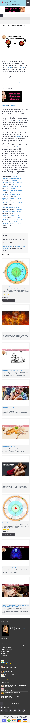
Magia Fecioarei (7, 333)
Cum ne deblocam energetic (12, 696)
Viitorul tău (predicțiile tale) (10, 522)
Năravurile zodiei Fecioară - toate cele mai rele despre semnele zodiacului (15, 605)
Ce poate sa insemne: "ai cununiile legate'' (16, 685)
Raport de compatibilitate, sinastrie (10, 667)
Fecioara (9, 67)
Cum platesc (5, 655)
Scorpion (21, 67)
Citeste (6, 662)
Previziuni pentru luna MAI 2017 (13, 692)
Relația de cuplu (8, 671)
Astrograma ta (6, 286)
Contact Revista (6, 651)
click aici (19, 147)
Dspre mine (5, 641)
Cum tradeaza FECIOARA (9, 446)
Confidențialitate (6, 647)
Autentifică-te (7, 246)
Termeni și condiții (7, 649)
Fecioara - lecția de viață (9, 567)
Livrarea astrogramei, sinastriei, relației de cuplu (15, 645)
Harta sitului (5, 653)
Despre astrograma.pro (8, 643)
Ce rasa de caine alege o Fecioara (12, 370)
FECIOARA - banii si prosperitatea (12, 408)
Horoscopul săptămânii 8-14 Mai (13, 689)
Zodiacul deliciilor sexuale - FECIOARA (13, 484)
